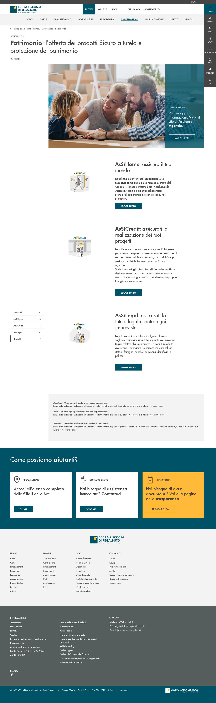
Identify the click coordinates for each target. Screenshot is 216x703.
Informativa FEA (78, 626)
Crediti (112, 690)
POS (45, 578)
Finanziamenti (16, 566)
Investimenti (15, 570)
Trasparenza (15, 622)
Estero (46, 586)
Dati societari (16, 626)
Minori (13, 590)
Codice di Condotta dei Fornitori (82, 654)
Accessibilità (66, 630)
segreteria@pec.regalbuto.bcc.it (129, 626)
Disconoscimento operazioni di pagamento (79, 658)
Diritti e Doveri (83, 562)
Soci (78, 553)
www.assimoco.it (156, 405)
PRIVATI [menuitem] (89, 9)
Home (28, 28)
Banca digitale (16, 582)
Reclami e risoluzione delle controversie (28, 638)
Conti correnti (82, 586)
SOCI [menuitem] (114, 9)
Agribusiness (49, 582)
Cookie (13, 634)
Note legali (123, 690)
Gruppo (113, 562)
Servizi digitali (50, 558)
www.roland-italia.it (68, 429)
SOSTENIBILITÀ (152, 9)
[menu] (123, 9)
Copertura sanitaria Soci (87, 582)
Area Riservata (83, 574)
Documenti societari (118, 578)
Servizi (13, 586)
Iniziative (80, 570)
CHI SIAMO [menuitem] (134, 9)
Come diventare (83, 558)
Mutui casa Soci (83, 590)
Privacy (13, 630)
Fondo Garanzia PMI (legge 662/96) (33, 650)
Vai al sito (185, 138)
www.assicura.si (133, 405)
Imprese (47, 553)
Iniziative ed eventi (118, 566)
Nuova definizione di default (73, 622)
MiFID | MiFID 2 (18, 654)
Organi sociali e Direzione (121, 574)
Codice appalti (66, 650)
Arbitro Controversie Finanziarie (33, 646)
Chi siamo (114, 553)
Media (112, 570)
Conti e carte (49, 562)
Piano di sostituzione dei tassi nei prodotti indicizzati (79, 640)
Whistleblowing (67, 646)
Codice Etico (115, 582)
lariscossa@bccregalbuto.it (129, 630)
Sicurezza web (17, 642)
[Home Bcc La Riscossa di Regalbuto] (25, 9)
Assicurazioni (47, 28)
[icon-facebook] (12, 674)
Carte (12, 562)
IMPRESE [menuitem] (102, 9)
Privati (36, 28)
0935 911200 (126, 621)
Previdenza (15, 574)
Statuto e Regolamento (86, 578)
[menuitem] (194, 2)
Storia (112, 558)
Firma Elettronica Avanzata (72, 634)
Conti (12, 558)
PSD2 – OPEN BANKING (82, 662)
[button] (210, 9)
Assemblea (81, 566)
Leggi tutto (128, 206)
